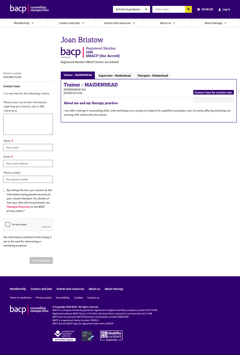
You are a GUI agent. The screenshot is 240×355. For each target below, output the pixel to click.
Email (7, 156)
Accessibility (63, 297)
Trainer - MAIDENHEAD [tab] (78, 75)
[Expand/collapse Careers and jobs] (83, 23)
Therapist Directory (18, 206)
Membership (21, 23)
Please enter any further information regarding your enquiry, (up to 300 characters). (25, 106)
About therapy (213, 23)
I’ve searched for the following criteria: (27, 93)
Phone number (12, 172)
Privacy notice (43, 297)
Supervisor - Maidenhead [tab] (115, 75)
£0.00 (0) (207, 9)
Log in (226, 9)
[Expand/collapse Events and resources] (134, 23)
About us (165, 23)
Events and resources (117, 23)
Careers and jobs (69, 23)
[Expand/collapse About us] (174, 23)
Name (7, 140)
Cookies (78, 297)
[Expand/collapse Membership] (32, 23)
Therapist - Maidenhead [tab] (152, 75)
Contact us (93, 297)
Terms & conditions (20, 297)
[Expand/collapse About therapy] (225, 23)
